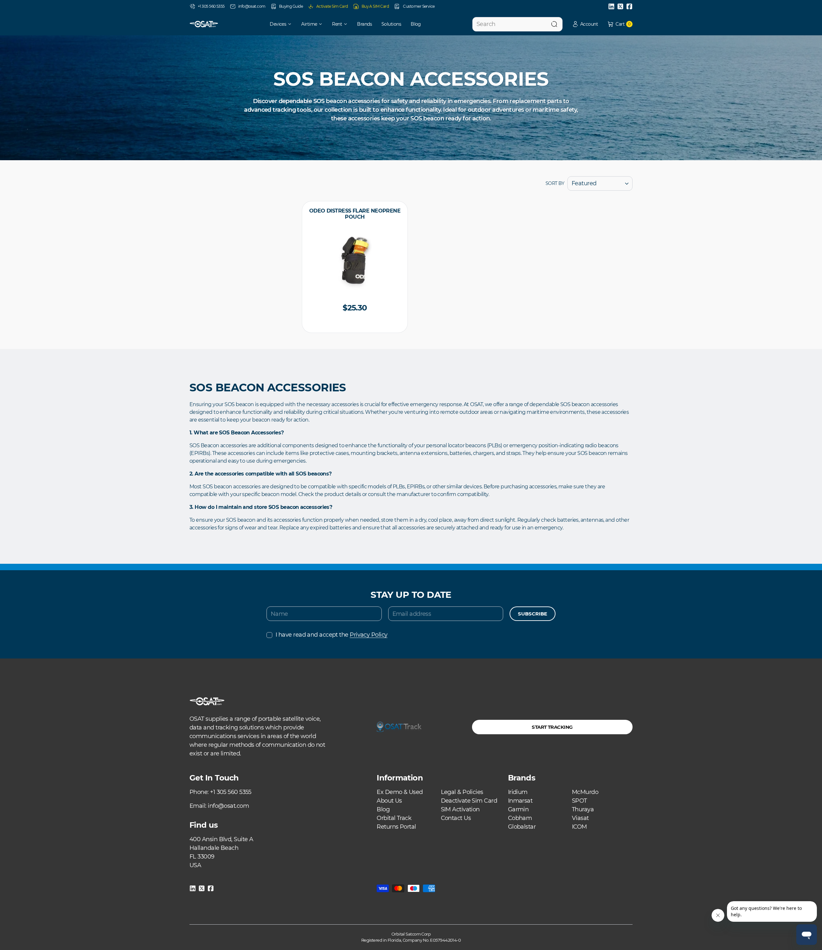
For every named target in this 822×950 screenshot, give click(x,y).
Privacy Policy (368, 634)
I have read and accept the (331, 634)
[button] (585, 24)
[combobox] (517, 24)
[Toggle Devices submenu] (291, 24)
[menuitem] (276, 24)
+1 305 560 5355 (211, 6)
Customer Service (418, 6)
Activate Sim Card (332, 6)
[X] (620, 6)
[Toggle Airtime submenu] (322, 24)
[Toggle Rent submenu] (347, 24)
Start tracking (552, 727)
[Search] (554, 24)
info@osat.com (252, 6)
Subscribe (532, 614)
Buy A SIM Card (375, 6)
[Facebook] (629, 6)
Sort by (555, 183)
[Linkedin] (611, 6)
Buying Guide (291, 6)
